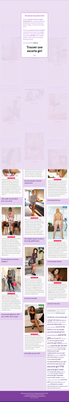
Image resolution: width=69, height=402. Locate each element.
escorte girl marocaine (56, 356)
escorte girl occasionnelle (54, 360)
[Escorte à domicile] (34, 262)
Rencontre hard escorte (54, 388)
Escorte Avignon (62, 322)
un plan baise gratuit (60, 313)
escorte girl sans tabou (53, 371)
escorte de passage (57, 329)
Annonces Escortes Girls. (41, 393)
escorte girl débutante (52, 347)
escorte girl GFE (54, 349)
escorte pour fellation (56, 379)
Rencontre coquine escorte (60, 386)
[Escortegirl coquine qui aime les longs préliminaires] (34, 203)
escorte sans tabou (55, 382)
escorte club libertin (51, 327)
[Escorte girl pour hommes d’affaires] (11, 221)
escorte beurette (54, 324)
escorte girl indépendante (53, 352)
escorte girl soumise (55, 375)
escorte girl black (54, 343)
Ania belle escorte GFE (32, 353)
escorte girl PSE (55, 366)
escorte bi (64, 324)
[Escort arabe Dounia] (57, 223)
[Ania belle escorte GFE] (34, 319)
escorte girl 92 (56, 338)
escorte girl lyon (56, 355)
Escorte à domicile (30, 298)
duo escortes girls (54, 322)
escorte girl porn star (58, 364)
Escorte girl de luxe (54, 200)
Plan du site (33, 397)
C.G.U (37, 397)
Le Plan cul (35, 43)
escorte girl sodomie (57, 373)
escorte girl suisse (53, 377)
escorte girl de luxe (59, 345)
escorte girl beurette (57, 341)
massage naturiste (51, 310)
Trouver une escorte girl (35, 49)
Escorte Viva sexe (54, 304)
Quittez (34, 55)
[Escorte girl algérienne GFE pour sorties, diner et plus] (11, 280)
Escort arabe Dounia (55, 261)
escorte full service (52, 335)
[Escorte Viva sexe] (57, 275)
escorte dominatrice (56, 332)
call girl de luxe (53, 320)
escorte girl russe (55, 369)
